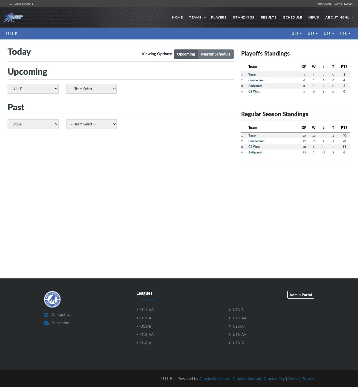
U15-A (238, 326)
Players (219, 17)
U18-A (238, 342)
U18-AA (239, 334)
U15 (327, 33)
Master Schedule (216, 54)
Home (177, 17)
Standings (243, 17)
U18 (344, 33)
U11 (295, 33)
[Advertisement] (295, 205)
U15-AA (239, 317)
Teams (195, 17)
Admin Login (343, 3)
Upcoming (186, 54)
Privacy (307, 378)
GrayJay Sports (21, 3)
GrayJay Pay (274, 378)
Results (269, 17)
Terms (293, 378)
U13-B (238, 309)
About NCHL (337, 17)
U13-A (145, 342)
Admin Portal (301, 294)
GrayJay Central (246, 378)
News (313, 17)
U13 (311, 33)
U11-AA (147, 309)
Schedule (292, 17)
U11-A (145, 317)
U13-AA (147, 334)
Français (325, 3)
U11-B (11, 33)
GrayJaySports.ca (214, 378)
